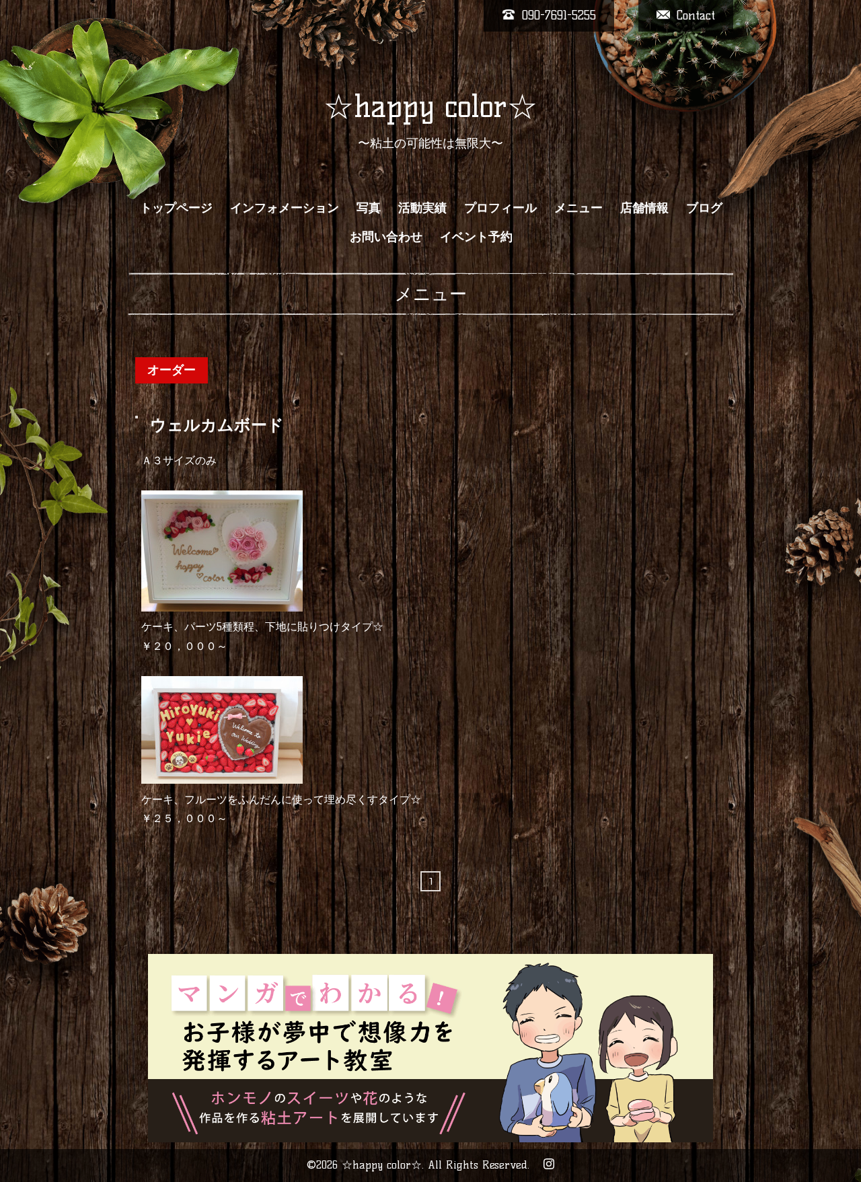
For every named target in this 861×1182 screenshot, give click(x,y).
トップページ (176, 207)
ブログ (704, 207)
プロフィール (500, 207)
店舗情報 (644, 207)
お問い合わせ (386, 236)
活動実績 (422, 207)
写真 (369, 207)
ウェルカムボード (217, 425)
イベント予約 (476, 236)
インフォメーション (284, 207)
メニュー (578, 207)
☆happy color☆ (430, 106)
